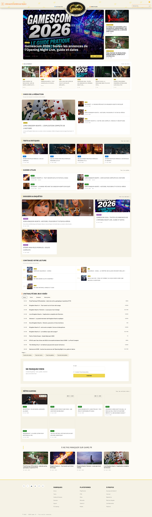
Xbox (81, 497)
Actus (55, 491)
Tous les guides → (125, 170)
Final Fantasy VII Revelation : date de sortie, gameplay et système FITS (50, 301)
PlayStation (83, 491)
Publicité (108, 506)
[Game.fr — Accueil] (76, 8)
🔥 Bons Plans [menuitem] (93, 6)
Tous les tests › (39, 355)
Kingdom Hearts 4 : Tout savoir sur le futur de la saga (45, 305)
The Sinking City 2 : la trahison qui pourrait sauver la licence (46, 344)
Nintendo (82, 500)
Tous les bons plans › (62, 355)
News (24, 297)
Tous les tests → (125, 141)
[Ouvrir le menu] (2, 4)
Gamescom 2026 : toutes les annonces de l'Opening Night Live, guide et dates (56, 48)
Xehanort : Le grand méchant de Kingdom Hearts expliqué (46, 318)
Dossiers (38, 297)
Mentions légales (110, 500)
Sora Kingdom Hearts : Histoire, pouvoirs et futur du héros (46, 323)
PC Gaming (56, 506)
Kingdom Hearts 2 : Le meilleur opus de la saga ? (43, 331)
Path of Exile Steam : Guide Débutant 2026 (41, 336)
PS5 (81, 494)
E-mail (74, 365)
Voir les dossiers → (124, 196)
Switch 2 (82, 503)
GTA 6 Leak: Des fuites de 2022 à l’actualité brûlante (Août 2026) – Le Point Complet (54, 340)
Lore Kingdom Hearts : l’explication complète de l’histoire (46, 314)
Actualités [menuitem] (59, 6)
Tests (31, 297)
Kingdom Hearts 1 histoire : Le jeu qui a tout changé (44, 309)
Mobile (81, 506)
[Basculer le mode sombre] (149, 2)
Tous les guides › (50, 355)
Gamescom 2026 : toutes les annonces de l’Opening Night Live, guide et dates (52, 349)
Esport (55, 503)
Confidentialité (110, 503)
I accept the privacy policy (82, 372)
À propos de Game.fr (111, 491)
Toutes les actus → (125, 63)
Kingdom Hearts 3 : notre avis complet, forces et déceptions (47, 327)
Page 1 (24, 352)
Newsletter (109, 497)
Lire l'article (96, 56)
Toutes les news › (27, 355)
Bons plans (47, 297)
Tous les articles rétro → (123, 391)
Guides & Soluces (58, 497)
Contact (108, 494)
